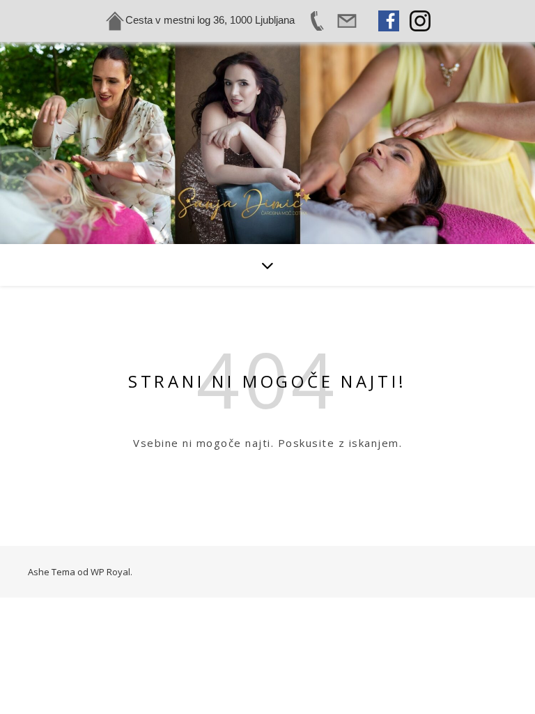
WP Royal (110, 571)
